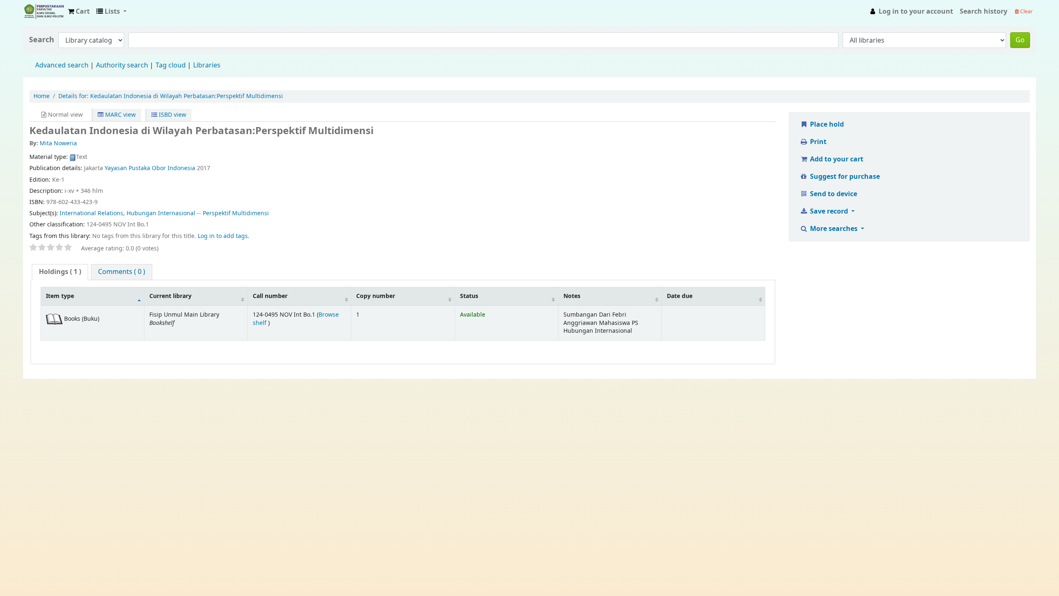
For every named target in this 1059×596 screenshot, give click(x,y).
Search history (983, 12)
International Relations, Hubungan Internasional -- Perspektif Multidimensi (164, 213)
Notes (571, 296)
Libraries (206, 65)
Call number (270, 296)
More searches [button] (833, 229)
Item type (60, 296)
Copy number (375, 296)
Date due (679, 296)
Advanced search (62, 65)
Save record (829, 211)
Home (42, 96)
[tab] (60, 272)
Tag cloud (171, 65)
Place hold (826, 125)
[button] (79, 11)
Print (817, 142)
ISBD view (171, 115)
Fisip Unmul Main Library (44, 11)
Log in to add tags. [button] (223, 236)
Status (469, 296)
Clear (1026, 11)
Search (41, 40)
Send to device (832, 194)
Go (1020, 40)
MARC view (119, 115)
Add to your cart (835, 159)
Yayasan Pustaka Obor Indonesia (150, 168)
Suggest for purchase (844, 177)
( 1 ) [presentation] (60, 272)
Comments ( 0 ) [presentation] (121, 272)
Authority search (122, 65)
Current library (170, 296)
